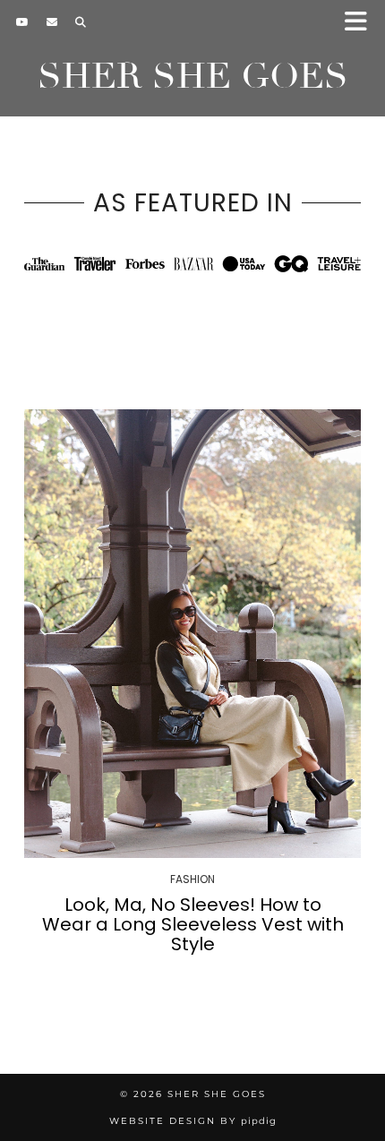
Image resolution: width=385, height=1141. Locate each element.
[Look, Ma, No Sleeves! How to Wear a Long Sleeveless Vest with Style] (192, 633)
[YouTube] (22, 22)
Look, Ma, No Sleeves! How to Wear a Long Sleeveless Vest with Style (193, 924)
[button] (361, 23)
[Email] (52, 22)
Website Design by (193, 1121)
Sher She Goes (193, 76)
